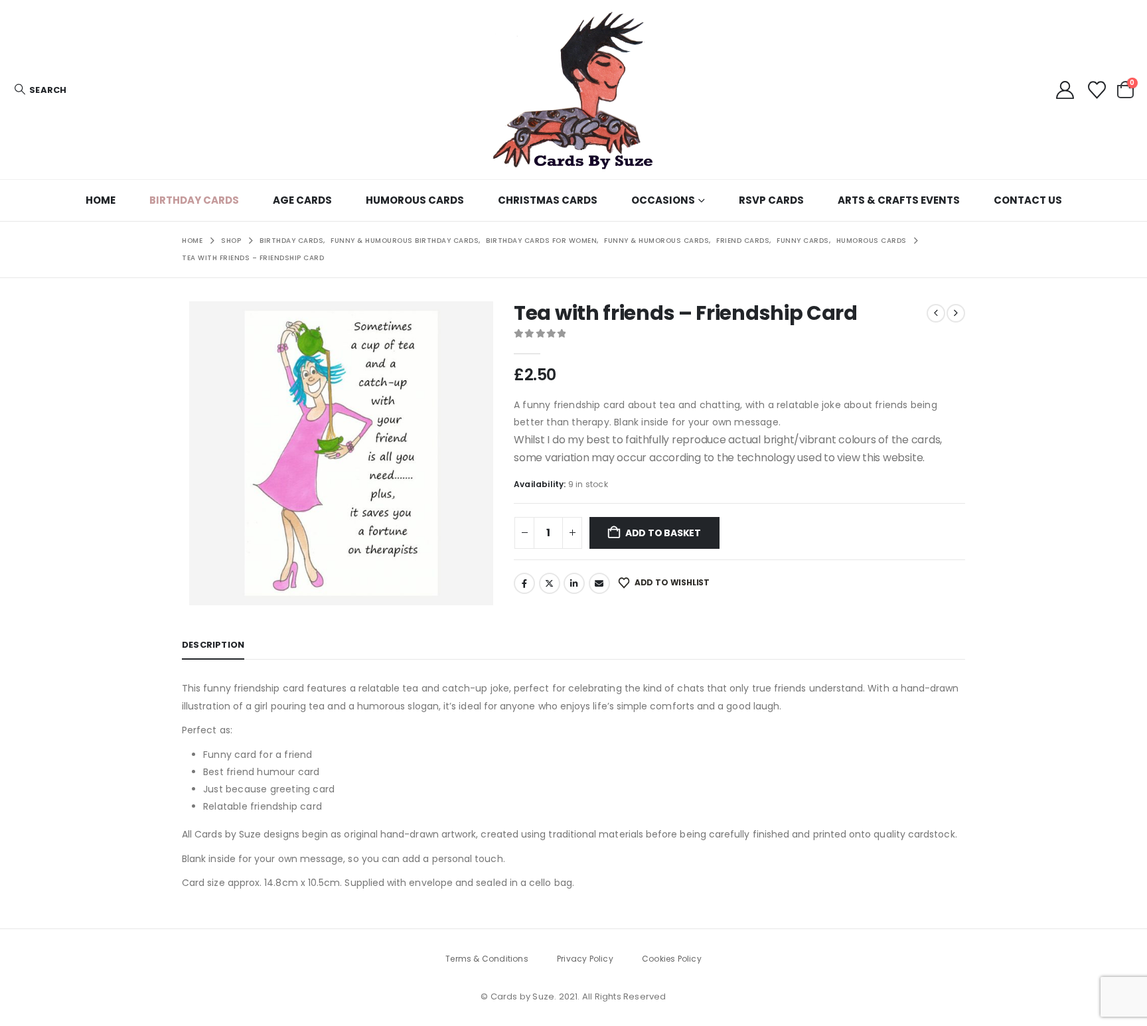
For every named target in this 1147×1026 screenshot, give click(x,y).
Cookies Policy (672, 958)
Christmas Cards (547, 200)
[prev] (936, 313)
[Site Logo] (573, 89)
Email (599, 583)
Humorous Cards (415, 200)
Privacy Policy (585, 958)
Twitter (549, 583)
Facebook (524, 583)
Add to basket (663, 533)
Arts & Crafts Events (899, 200)
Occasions (663, 200)
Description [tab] (213, 644)
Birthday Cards (194, 200)
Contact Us (1028, 200)
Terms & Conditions (486, 958)
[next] (956, 313)
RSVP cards (771, 200)
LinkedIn (574, 583)
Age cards (302, 200)
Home (100, 200)
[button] (39, 90)
